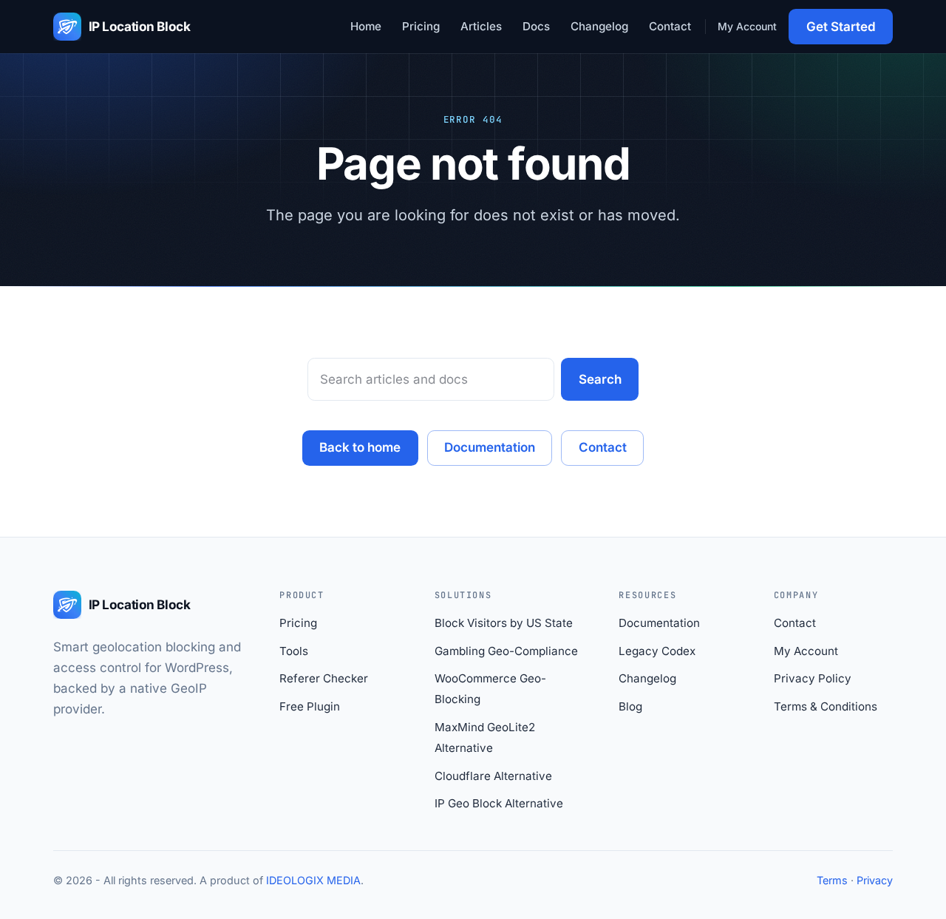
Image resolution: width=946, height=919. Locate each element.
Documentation (489, 447)
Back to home (360, 447)
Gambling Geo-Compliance (506, 651)
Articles (481, 26)
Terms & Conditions (825, 706)
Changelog (599, 26)
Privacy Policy (812, 678)
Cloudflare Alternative (493, 776)
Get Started (841, 26)
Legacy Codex (657, 651)
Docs (536, 26)
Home (365, 26)
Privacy (875, 880)
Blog (630, 706)
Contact (670, 26)
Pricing (421, 26)
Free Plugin (309, 706)
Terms (832, 880)
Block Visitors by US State (504, 623)
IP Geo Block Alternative (499, 803)
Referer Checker (323, 678)
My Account (747, 26)
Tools (293, 651)
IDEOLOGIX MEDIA (313, 880)
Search (600, 379)
